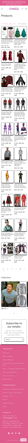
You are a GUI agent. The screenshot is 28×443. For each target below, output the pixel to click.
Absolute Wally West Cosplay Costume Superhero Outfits (6, 113)
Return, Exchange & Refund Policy (14, 368)
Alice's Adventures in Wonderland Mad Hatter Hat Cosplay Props (7, 234)
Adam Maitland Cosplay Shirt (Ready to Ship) (7, 162)
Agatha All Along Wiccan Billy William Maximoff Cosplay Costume (6, 210)
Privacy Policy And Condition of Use (13, 364)
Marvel (3, 308)
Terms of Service (8, 375)
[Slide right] (17, 313)
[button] (2, 9)
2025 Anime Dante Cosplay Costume (6, 64)
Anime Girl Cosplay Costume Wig (6, 257)
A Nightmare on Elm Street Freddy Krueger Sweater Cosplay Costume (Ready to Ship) (20, 66)
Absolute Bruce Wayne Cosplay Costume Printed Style (20, 90)
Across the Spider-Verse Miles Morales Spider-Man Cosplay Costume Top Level (19, 114)
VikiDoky (11, 440)
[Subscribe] (22, 339)
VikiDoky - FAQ (8, 396)
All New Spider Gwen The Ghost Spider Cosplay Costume (19, 234)
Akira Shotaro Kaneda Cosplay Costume (20, 209)
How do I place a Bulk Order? (12, 392)
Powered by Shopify (17, 440)
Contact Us (6, 353)
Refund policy (7, 379)
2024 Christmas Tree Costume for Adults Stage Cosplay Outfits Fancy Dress (20, 42)
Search (5, 399)
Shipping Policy (8, 403)
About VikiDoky (8, 356)
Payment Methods (8, 360)
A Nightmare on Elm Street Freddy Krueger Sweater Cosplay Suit (7, 90)
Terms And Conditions (10, 372)
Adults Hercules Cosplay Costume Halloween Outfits (6, 186)
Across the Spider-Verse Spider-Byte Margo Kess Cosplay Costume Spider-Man (6, 138)
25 (20, 269)
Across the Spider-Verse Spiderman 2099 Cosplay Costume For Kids (20, 138)
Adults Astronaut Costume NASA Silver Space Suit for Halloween (20, 163)
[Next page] (24, 269)
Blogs (4, 406)
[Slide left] (10, 313)
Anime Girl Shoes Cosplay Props (18, 257)
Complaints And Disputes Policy (13, 389)
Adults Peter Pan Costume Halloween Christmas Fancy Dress (20, 186)
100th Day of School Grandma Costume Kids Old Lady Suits (7, 42)
